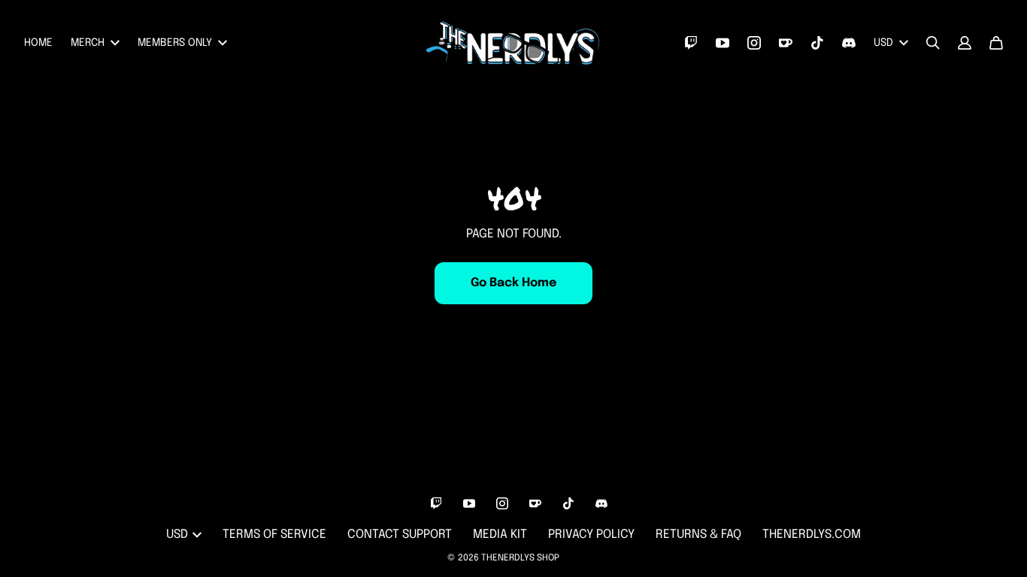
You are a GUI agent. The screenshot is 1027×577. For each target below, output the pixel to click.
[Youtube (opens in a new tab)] (722, 43)
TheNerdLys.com (811, 534)
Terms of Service (274, 534)
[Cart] (996, 43)
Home (38, 43)
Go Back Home (513, 282)
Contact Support (399, 534)
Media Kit (500, 534)
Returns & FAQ (698, 534)
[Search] (933, 43)
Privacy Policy (591, 534)
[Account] (964, 43)
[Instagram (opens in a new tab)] (754, 43)
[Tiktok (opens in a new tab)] (817, 43)
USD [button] (883, 43)
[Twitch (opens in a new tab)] (691, 43)
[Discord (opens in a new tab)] (849, 43)
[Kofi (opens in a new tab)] (785, 43)
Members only (175, 43)
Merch (88, 43)
